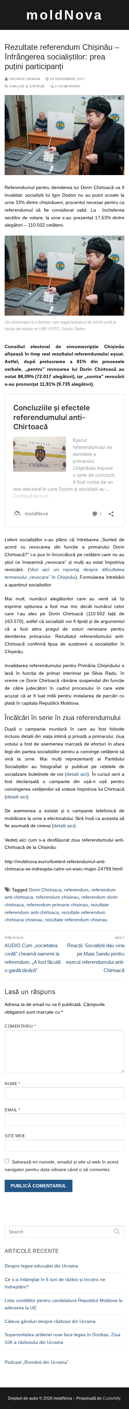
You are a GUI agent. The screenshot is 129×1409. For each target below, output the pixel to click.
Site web (14, 1136)
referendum (76, 889)
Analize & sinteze (27, 86)
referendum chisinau (57, 897)
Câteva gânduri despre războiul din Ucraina (50, 1321)
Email (13, 1110)
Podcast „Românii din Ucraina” (36, 1362)
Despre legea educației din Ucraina (41, 1265)
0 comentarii (67, 86)
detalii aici (76, 774)
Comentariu (20, 1026)
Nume (12, 1083)
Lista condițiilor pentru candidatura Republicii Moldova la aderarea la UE (63, 1304)
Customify (111, 1398)
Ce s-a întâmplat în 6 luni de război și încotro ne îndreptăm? (55, 1283)
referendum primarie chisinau (57, 904)
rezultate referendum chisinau (76, 919)
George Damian (24, 79)
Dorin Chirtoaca (45, 889)
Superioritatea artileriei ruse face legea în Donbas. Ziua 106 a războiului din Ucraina (62, 1338)
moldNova (64, 15)
